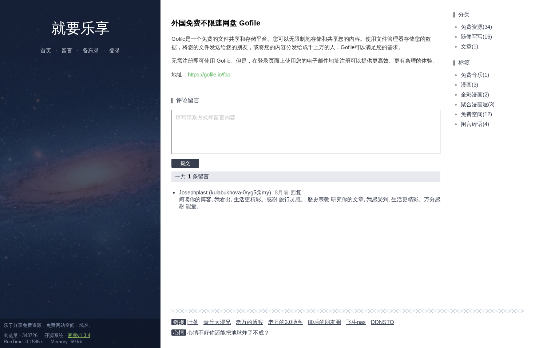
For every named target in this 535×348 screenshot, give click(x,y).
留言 (67, 50)
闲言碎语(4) (475, 124)
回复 (295, 192)
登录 (114, 50)
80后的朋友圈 (324, 322)
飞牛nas (356, 322)
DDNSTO (382, 322)
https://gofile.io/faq (209, 74)
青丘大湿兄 (217, 322)
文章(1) (469, 46)
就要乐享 (80, 28)
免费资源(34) (476, 27)
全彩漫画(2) (475, 94)
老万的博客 (249, 322)
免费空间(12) (476, 114)
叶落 (192, 322)
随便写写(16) (476, 36)
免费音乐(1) (475, 75)
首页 (45, 50)
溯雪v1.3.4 (79, 335)
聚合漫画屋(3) (478, 104)
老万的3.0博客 (285, 322)
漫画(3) (469, 85)
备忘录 (91, 50)
